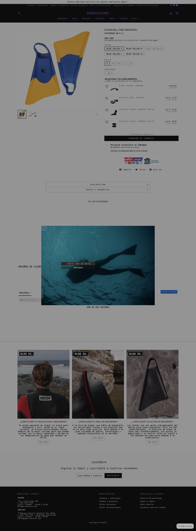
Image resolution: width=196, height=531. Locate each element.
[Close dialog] (44, 228)
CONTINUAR (78, 268)
